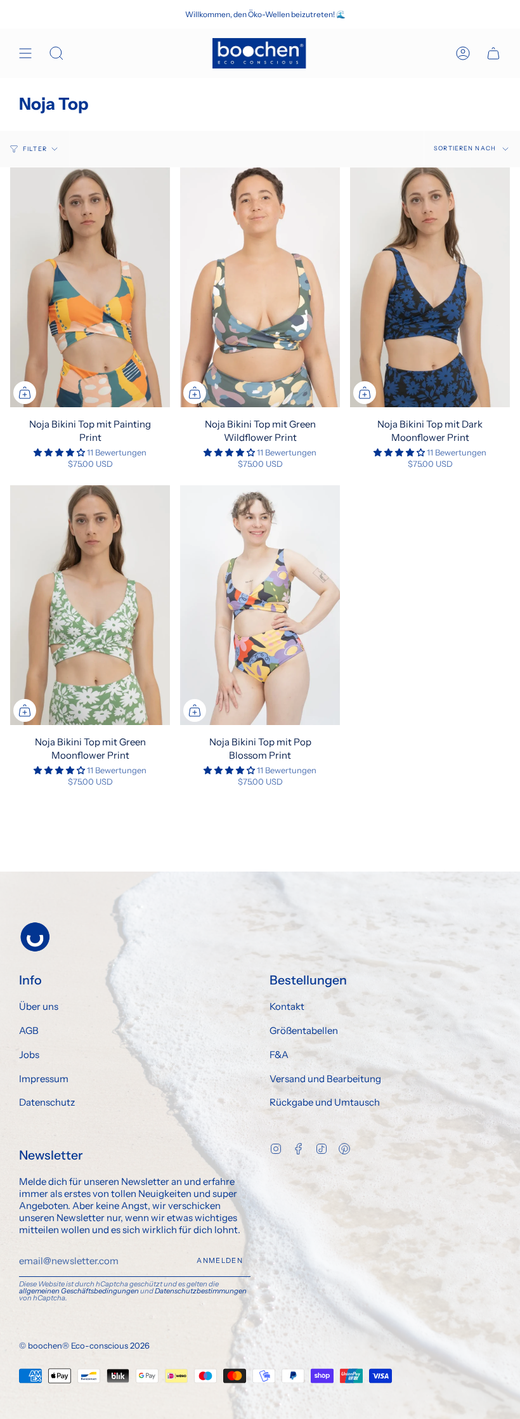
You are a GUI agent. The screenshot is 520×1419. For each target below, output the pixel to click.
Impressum (43, 1079)
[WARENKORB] (493, 53)
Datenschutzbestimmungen (201, 1290)
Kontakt (287, 1006)
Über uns (38, 1006)
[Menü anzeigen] (25, 53)
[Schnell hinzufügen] (24, 392)
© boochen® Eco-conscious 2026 (84, 1345)
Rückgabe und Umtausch (325, 1102)
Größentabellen (304, 1030)
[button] (60, 452)
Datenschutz (47, 1102)
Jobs (29, 1055)
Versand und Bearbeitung (325, 1079)
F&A (279, 1055)
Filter (35, 148)
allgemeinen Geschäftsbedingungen (79, 1290)
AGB (29, 1030)
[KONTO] (463, 53)
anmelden (220, 1260)
